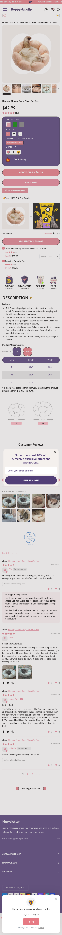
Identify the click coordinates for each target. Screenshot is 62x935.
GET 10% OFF (31, 480)
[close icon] (55, 452)
